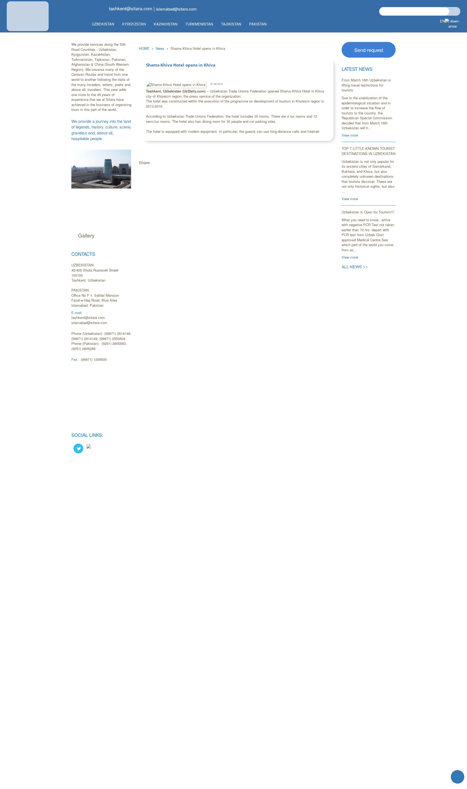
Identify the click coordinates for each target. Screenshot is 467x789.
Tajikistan (231, 24)
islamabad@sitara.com (176, 9)
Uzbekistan (103, 24)
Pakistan (257, 24)
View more (350, 135)
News (160, 48)
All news (355, 266)
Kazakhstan (165, 24)
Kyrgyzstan (134, 24)
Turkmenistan (199, 24)
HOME (145, 48)
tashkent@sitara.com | (132, 8)
